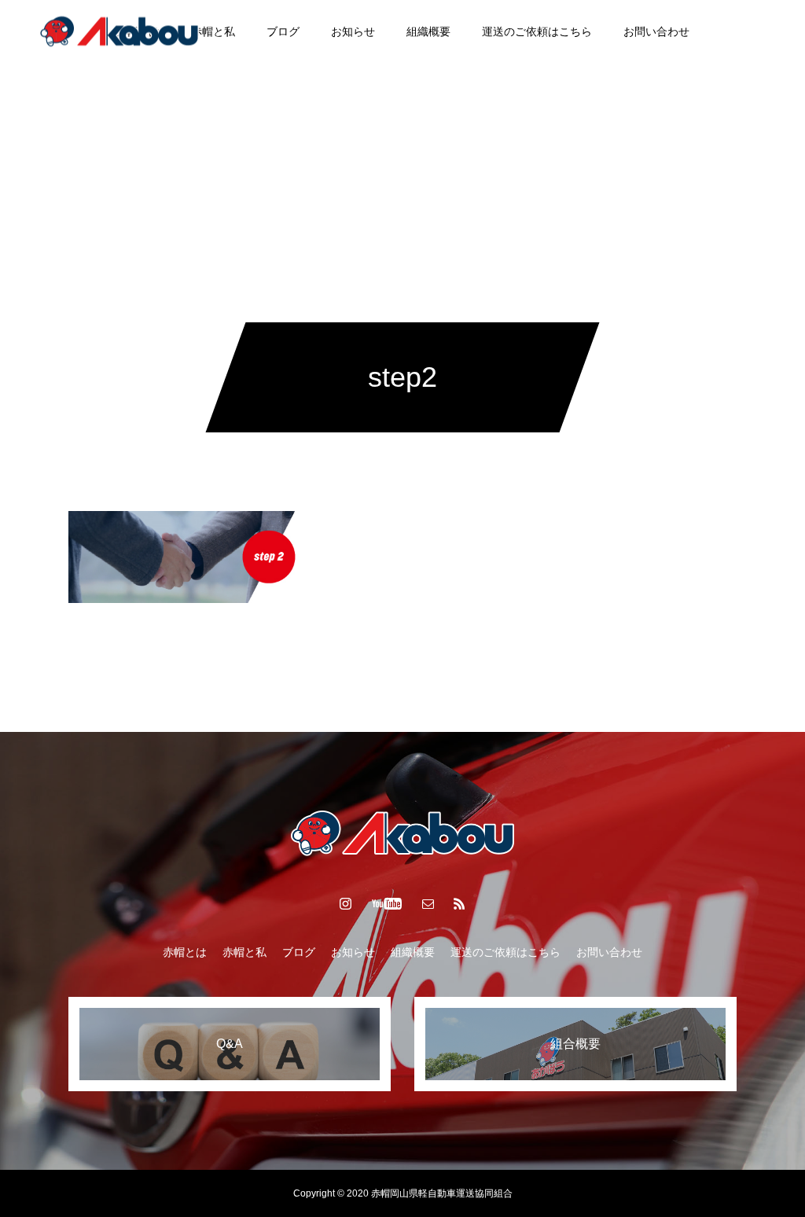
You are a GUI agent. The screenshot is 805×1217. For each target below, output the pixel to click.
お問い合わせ (656, 31)
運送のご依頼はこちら (537, 31)
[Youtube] (748, 31)
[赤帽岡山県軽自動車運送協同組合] (119, 31)
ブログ (283, 31)
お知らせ (353, 31)
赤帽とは (185, 952)
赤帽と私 (213, 31)
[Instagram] (710, 31)
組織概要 (428, 31)
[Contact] (428, 903)
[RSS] (460, 903)
